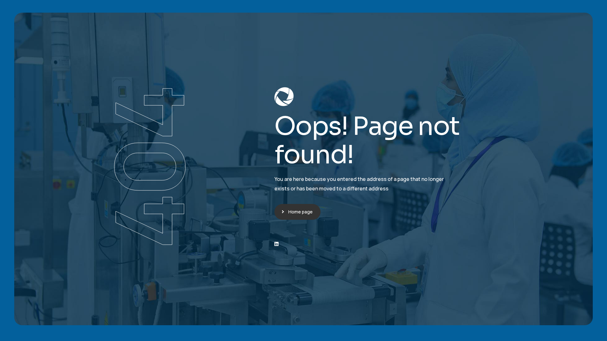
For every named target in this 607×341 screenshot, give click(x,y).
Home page (300, 212)
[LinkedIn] (276, 244)
